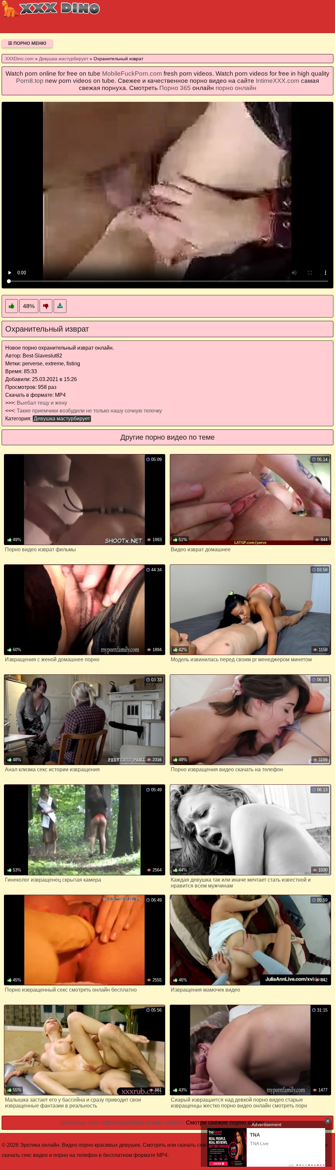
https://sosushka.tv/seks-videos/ (142, 1122)
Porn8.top (30, 80)
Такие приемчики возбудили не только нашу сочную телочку (89, 410)
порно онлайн (236, 87)
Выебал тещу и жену (42, 403)
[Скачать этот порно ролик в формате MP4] (60, 306)
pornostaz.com (80, 1122)
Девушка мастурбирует (62, 418)
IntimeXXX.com (277, 80)
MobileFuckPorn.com (132, 73)
